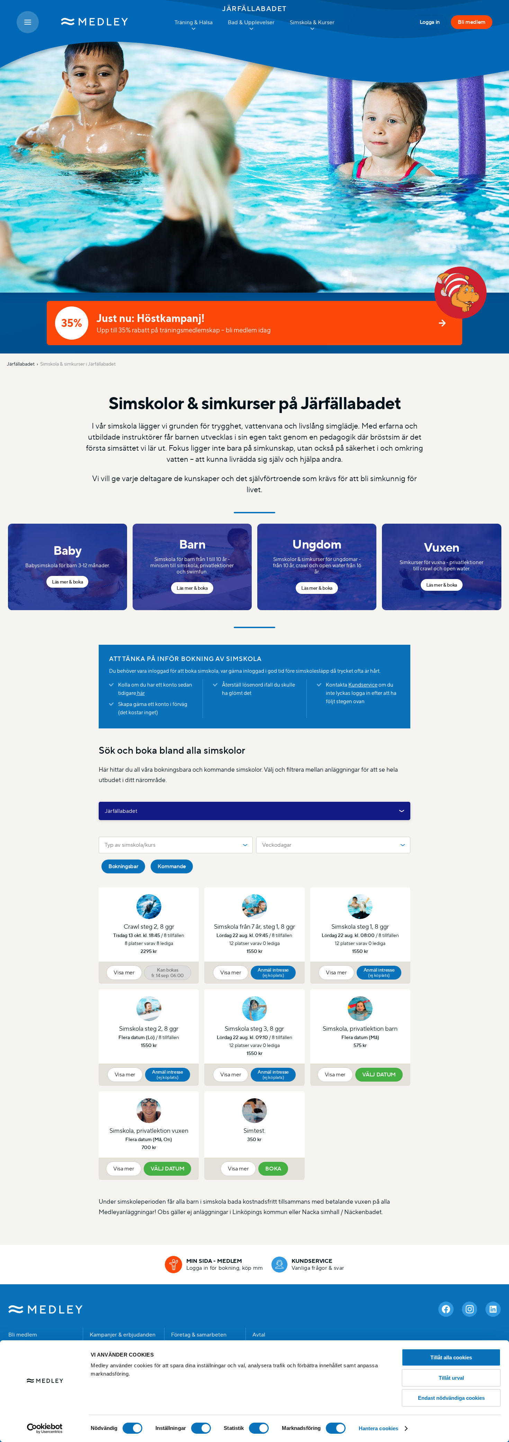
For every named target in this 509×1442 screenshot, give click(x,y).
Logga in (430, 22)
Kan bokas (167, 972)
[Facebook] (446, 1309)
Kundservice (362, 685)
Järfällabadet (254, 8)
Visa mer (124, 972)
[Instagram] (469, 1309)
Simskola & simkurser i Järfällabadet (78, 363)
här (140, 693)
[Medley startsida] (87, 22)
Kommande (172, 866)
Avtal (258, 1335)
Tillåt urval (451, 1378)
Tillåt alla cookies (451, 1357)
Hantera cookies (379, 1428)
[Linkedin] (493, 1309)
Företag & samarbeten (198, 1335)
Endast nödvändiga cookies (451, 1398)
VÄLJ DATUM (379, 1074)
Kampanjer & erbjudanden (122, 1335)
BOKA (273, 1169)
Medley (45, 1309)
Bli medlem (471, 22)
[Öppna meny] (28, 22)
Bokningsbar (123, 866)
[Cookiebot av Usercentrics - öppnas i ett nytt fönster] (45, 1428)
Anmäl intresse (273, 972)
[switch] (201, 1428)
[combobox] (254, 811)
